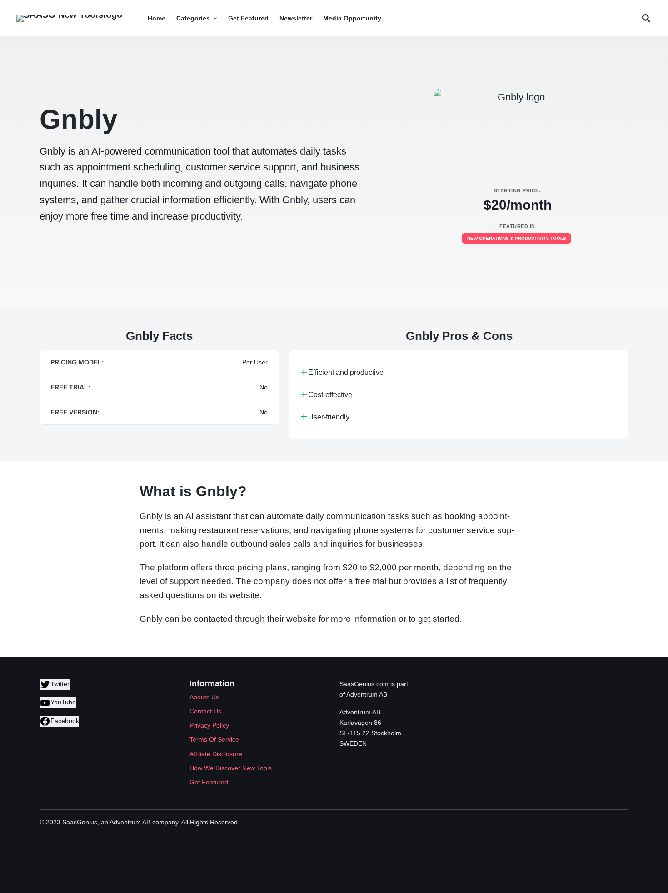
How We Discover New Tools (230, 768)
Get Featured (208, 782)
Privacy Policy (209, 725)
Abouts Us (204, 697)
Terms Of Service (214, 739)
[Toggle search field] (646, 18)
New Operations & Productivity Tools (516, 238)
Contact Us (205, 711)
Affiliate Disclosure (215, 754)
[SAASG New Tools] (69, 18)
